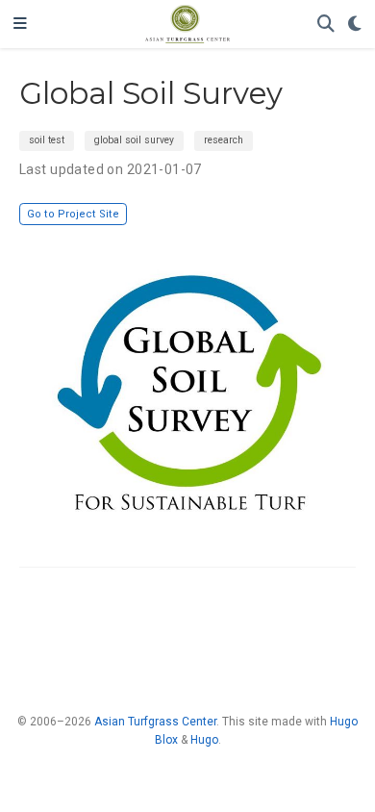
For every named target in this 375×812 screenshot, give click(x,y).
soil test (46, 140)
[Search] (326, 24)
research (223, 140)
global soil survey (134, 140)
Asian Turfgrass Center (155, 721)
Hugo (204, 740)
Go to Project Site (73, 214)
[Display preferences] (355, 24)
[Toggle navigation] (20, 24)
